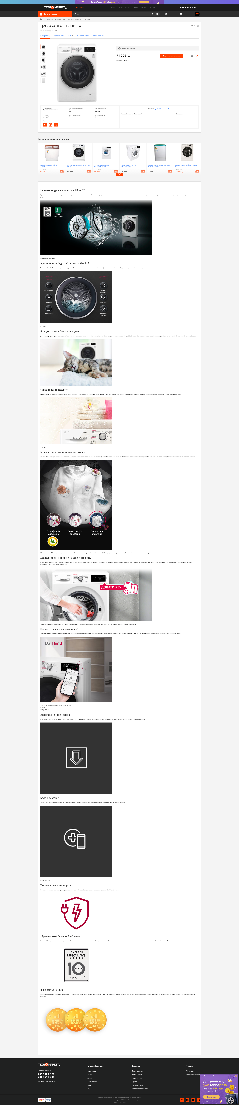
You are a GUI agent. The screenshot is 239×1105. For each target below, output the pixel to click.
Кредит (136, 7)
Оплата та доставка (124, 7)
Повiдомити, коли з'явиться (171, 56)
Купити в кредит (137, 1074)
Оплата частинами (137, 1078)
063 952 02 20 (188, 7)
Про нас (89, 1074)
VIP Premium (190, 1071)
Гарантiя (134, 1082)
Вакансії (89, 1078)
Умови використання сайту (140, 1089)
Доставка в (151, 108)
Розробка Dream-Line (119, 1102)
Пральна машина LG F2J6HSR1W (80, 19)
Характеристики (59, 36)
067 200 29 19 (46, 1077)
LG (68, 19)
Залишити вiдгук (83, 36)
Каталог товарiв (91, 1071)
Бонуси (113, 7)
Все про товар (45, 36)
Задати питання (98, 36)
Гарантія (143, 7)
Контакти (152, 7)
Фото (71, 36)
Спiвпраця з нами (92, 1082)
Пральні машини (60, 19)
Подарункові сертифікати (193, 1074)
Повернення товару (137, 1085)
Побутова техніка (48, 19)
